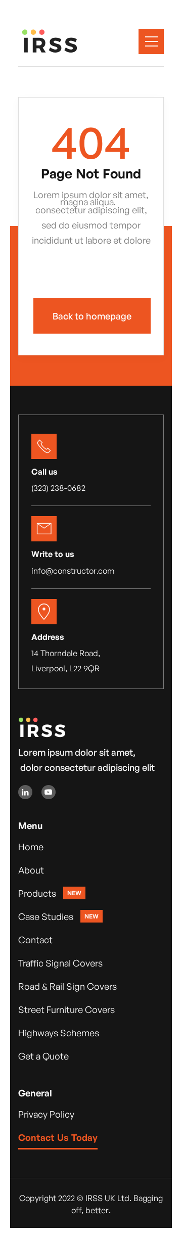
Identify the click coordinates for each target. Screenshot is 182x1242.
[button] (151, 41)
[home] (63, 41)
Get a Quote (43, 1056)
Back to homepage (92, 315)
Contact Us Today (58, 1137)
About (31, 870)
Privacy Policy (46, 1114)
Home (30, 846)
